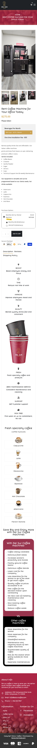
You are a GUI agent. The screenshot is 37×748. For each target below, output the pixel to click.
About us (6, 717)
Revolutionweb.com (18, 738)
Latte (18, 458)
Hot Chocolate (18, 496)
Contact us (7, 727)
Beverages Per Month (13, 128)
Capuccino (18, 445)
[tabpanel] (14, 98)
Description (8, 251)
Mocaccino (18, 471)
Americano (18, 509)
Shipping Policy (10, 255)
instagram (28, 715)
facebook (28, 710)
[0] (31, 5)
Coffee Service (8, 714)
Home (17, 15)
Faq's (5, 724)
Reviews (17, 251)
